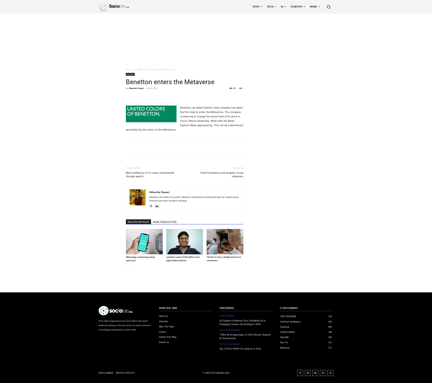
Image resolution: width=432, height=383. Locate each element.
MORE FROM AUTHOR (165, 222)
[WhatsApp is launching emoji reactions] (144, 241)
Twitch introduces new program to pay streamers (221, 174)
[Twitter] (137, 95)
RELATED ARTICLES (138, 222)
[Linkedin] (158, 206)
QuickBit (139, 69)
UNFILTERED (226, 316)
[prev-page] (128, 267)
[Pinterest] (144, 95)
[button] (328, 7)
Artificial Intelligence (229, 330)
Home (129, 69)
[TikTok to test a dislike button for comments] (225, 241)
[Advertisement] (216, 39)
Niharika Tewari (136, 88)
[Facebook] (129, 95)
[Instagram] (152, 206)
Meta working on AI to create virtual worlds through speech (150, 174)
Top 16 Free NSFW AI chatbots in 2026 (240, 348)
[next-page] (133, 267)
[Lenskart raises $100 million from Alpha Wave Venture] (184, 241)
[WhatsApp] (152, 95)
